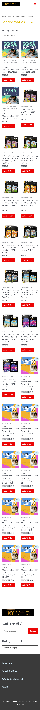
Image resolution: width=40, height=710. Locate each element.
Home (4, 17)
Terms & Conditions (9, 671)
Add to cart (8, 80)
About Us (5, 687)
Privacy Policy (7, 663)
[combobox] (20, 647)
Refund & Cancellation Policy (13, 679)
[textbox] (19, 647)
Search (33, 631)
